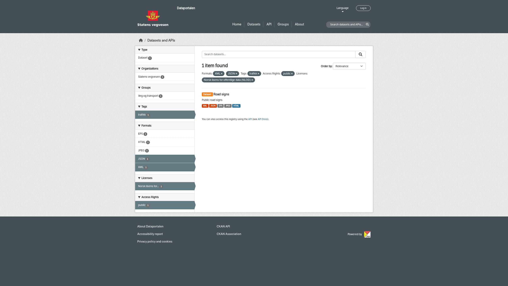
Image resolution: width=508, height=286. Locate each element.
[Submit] (360, 54)
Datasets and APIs (161, 40)
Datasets (253, 24)
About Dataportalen (150, 226)
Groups (283, 24)
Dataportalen (186, 8)
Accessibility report (150, 234)
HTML (236, 105)
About (299, 24)
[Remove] (221, 73)
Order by (326, 66)
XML (205, 105)
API (269, 24)
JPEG (228, 105)
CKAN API (223, 226)
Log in (363, 8)
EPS (220, 105)
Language (343, 8)
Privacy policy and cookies (154, 241)
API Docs (262, 119)
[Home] (141, 40)
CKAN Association (229, 234)
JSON (213, 105)
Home (236, 24)
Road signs (221, 94)
